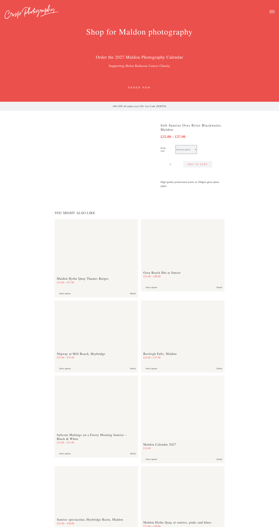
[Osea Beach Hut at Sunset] (182, 243)
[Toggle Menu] (272, 11)
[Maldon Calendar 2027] (182, 407)
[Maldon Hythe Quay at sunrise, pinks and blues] (182, 492)
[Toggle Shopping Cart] (253, 12)
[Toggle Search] (262, 11)
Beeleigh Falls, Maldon (160, 354)
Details (133, 293)
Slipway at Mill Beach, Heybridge (81, 354)
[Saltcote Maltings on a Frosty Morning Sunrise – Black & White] (96, 403)
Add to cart (197, 164)
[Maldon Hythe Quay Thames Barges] (96, 246)
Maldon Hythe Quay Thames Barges (83, 278)
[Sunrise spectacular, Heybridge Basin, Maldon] (96, 490)
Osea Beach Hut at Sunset (162, 272)
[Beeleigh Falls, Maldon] (182, 325)
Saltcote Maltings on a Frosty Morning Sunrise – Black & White (92, 437)
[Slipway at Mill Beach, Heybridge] (96, 325)
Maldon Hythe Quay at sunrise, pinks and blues (177, 522)
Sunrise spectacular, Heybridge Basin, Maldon (90, 519)
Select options (65, 293)
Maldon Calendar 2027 (159, 444)
